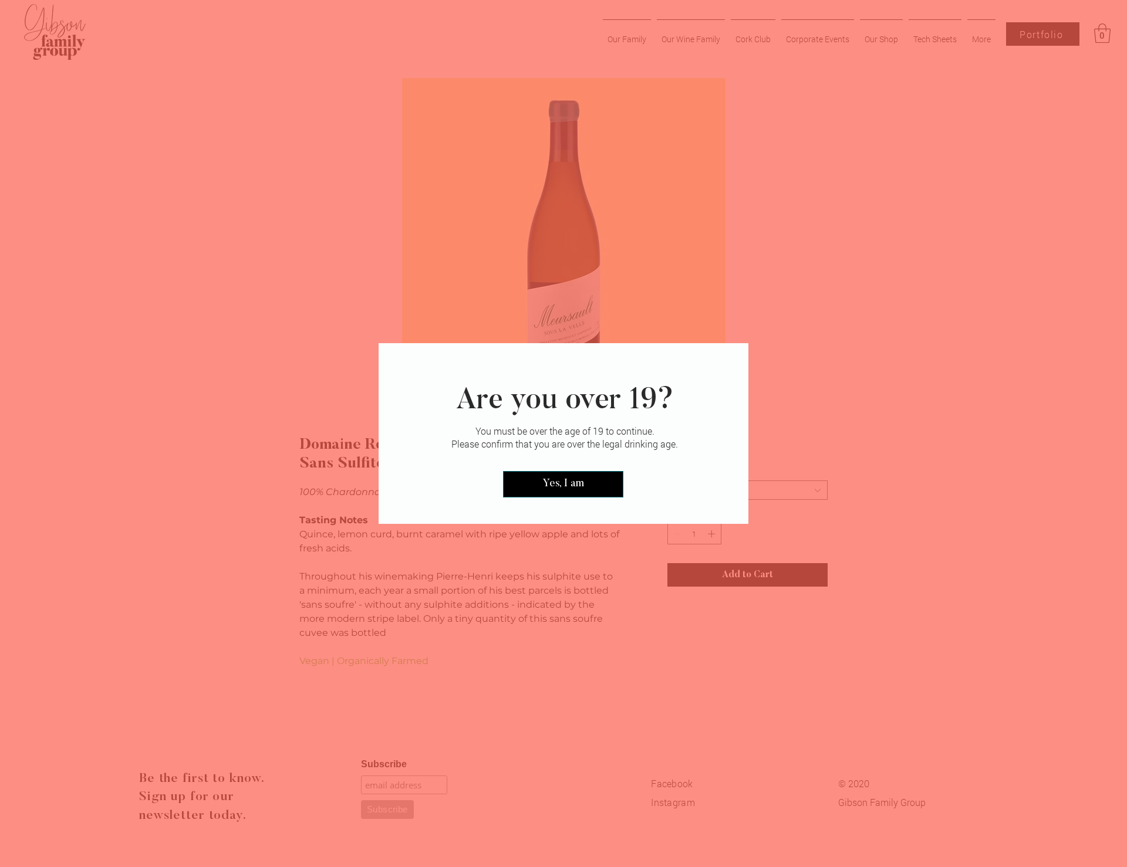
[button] (563, 484)
